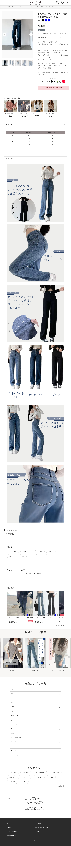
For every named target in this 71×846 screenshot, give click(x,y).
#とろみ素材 (38, 777)
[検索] (58, 2)
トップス (13, 702)
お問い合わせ (39, 831)
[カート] (66, 2)
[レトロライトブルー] (46, 20)
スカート (13, 711)
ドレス (13, 733)
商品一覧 (11, 6)
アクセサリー (14, 715)
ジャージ (13, 698)
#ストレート (12, 551)
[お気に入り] (62, 2)
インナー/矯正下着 (16, 737)
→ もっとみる (60, 625)
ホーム (8, 823)
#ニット (40, 551)
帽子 (12, 728)
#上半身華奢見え (26, 556)
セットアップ (14, 724)
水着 (12, 693)
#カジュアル (12, 772)
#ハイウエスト (27, 551)
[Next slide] (69, 657)
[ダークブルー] (49, 20)
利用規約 (9, 827)
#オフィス (12, 781)
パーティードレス (16, 755)
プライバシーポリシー (12, 831)
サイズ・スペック (11, 124)
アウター (13, 750)
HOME (6, 6)
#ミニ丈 (51, 777)
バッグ (13, 746)
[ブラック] (43, 20)
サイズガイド (11, 535)
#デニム (51, 551)
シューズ (13, 742)
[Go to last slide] (2, 657)
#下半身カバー (42, 556)
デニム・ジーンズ (23, 6)
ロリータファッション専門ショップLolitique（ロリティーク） (34, 803)
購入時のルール (12, 533)
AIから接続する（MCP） (13, 835)
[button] (4, 34)
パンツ (16, 6)
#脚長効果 (12, 556)
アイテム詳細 (9, 158)
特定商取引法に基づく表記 (42, 827)
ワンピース (14, 689)
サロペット (14, 720)
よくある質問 (39, 823)
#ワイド (24, 781)
